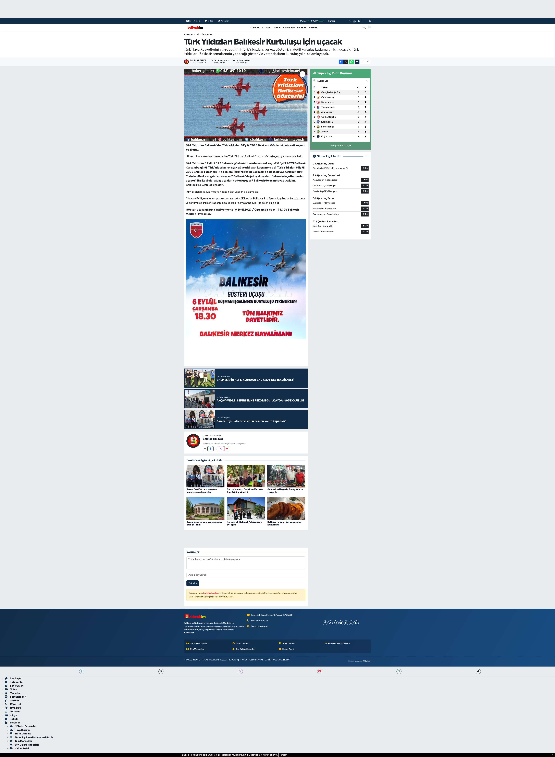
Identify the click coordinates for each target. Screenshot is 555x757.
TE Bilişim (367, 661)
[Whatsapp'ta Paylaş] (351, 62)
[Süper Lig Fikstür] (367, 156)
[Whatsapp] (351, 622)
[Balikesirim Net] (193, 441)
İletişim (14, 719)
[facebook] (81, 671)
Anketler (15, 711)
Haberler (188, 35)
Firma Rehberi (18, 697)
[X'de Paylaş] (345, 62)
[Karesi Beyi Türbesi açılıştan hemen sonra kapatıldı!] (205, 476)
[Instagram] (221, 448)
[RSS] (356, 622)
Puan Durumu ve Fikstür (339, 643)
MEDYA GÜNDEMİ (281, 660)
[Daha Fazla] (357, 62)
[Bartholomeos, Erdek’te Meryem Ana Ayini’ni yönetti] (246, 476)
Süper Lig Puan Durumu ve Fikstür (34, 737)
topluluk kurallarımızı (212, 593)
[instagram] (240, 671)
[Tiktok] (346, 622)
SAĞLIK (313, 27)
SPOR (277, 27)
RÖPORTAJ (234, 660)
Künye (13, 715)
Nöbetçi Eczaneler (198, 643)
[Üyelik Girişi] (368, 21)
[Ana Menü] (369, 27)
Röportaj (15, 704)
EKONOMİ (289, 27)
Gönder (192, 583)
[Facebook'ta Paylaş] (341, 62)
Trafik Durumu (288, 643)
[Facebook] (210, 448)
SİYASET (267, 27)
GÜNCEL (255, 27)
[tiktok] (478, 671)
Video (210, 21)
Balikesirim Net (213, 438)
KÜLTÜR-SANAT (204, 35)
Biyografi (15, 708)
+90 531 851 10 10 (259, 621)
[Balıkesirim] (195, 27)
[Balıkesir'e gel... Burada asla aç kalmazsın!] (286, 508)
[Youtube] (226, 448)
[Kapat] (553, 755)
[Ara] (364, 27)
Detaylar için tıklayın (341, 145)
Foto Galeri (194, 21)
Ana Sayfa (16, 678)
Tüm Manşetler (197, 649)
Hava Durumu (243, 643)
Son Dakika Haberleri (245, 649)
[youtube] (319, 671)
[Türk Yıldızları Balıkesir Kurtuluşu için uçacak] (246, 105)
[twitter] (160, 671)
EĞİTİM (268, 660)
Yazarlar (225, 21)
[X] (330, 622)
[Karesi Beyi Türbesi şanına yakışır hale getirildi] (205, 508)
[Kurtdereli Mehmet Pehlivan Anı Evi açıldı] (246, 508)
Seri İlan (15, 700)
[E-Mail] (205, 448)
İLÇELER (301, 27)
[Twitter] (215, 448)
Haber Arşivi (288, 649)
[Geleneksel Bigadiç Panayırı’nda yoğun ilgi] (286, 476)
